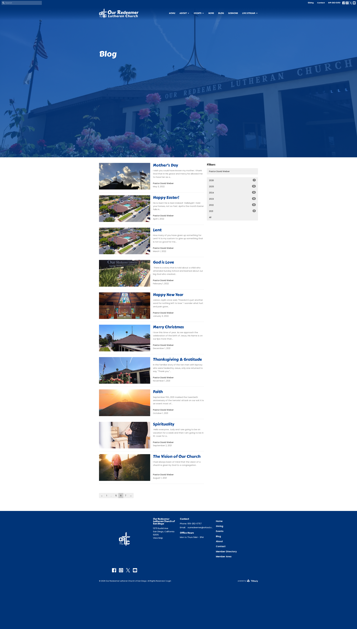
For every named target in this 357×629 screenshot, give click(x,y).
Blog (221, 13)
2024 (232, 192)
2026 (232, 180)
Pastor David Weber (219, 171)
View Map (158, 537)
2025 (232, 186)
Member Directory (226, 551)
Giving (311, 2)
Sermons (233, 13)
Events (197, 13)
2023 (232, 198)
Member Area (223, 556)
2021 (232, 211)
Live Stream (248, 13)
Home (172, 13)
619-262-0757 (334, 2)
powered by (246, 583)
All (210, 217)
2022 (232, 204)
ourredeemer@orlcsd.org (200, 527)
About (183, 13)
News (211, 13)
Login (168, 581)
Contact (321, 2)
